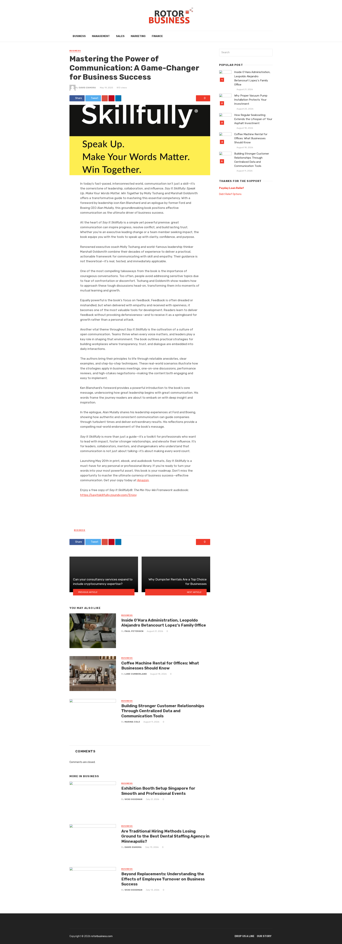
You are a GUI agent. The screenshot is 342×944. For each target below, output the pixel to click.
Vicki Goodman (133, 799)
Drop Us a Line (244, 936)
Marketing (138, 36)
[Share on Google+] (105, 98)
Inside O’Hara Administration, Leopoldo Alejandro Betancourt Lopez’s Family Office (163, 622)
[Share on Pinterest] (111, 98)
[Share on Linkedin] (118, 98)
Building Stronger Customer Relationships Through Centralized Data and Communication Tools (162, 711)
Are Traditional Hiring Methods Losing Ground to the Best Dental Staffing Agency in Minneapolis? (165, 836)
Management (101, 36)
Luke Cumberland (136, 674)
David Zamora (87, 87)
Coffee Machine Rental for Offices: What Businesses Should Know (160, 665)
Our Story (264, 936)
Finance (157, 36)
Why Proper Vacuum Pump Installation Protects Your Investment (250, 99)
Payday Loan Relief (231, 188)
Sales (120, 36)
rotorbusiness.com (102, 936)
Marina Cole (132, 722)
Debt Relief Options (230, 194)
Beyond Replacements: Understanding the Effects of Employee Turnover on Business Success (163, 879)
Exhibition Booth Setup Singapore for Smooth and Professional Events (158, 791)
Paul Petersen (134, 631)
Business (79, 36)
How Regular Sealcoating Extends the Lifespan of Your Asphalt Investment (253, 119)
